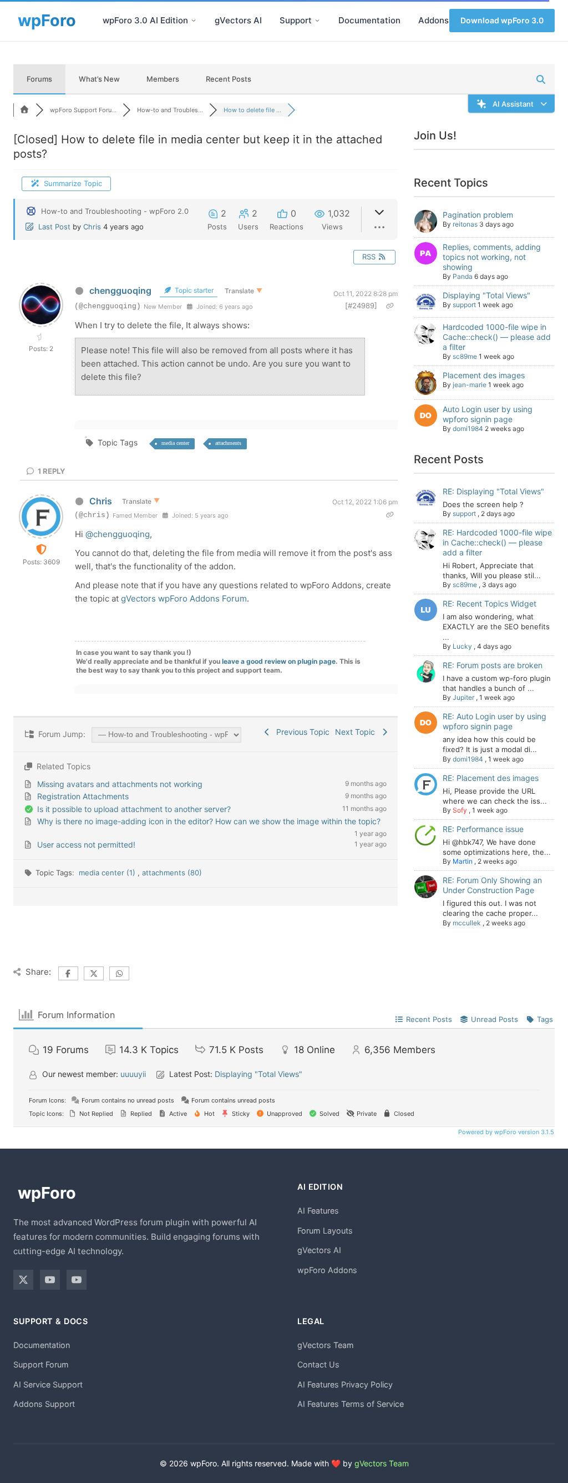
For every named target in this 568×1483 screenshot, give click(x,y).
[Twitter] (23, 1280)
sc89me (465, 356)
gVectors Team (325, 1345)
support (464, 304)
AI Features (318, 1210)
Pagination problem (478, 214)
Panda (463, 276)
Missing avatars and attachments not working (119, 784)
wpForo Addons (327, 1270)
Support (296, 20)
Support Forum (41, 1364)
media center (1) (108, 872)
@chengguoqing (117, 534)
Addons (433, 20)
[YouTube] (50, 1280)
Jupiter (463, 697)
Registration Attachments (83, 796)
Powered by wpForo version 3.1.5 (505, 1132)
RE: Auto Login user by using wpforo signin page (494, 721)
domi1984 (468, 428)
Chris (92, 226)
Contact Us (318, 1364)
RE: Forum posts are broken (492, 665)
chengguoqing (120, 290)
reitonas (465, 224)
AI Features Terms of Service (350, 1404)
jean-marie (469, 384)
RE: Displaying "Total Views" (493, 491)
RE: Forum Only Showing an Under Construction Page (492, 885)
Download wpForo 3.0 (502, 20)
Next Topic (357, 732)
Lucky (462, 646)
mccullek (467, 923)
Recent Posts (228, 78)
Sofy (460, 810)
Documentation (369, 20)
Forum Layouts (325, 1230)
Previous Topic (300, 732)
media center (175, 443)
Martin (463, 861)
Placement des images (484, 375)
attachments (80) (172, 872)
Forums (39, 78)
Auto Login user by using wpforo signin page (487, 414)
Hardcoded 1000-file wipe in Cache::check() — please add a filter (497, 337)
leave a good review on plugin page (279, 661)
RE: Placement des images (491, 778)
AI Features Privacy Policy (345, 1384)
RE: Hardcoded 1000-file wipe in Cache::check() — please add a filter (497, 542)
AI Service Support (48, 1384)
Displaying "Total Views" (486, 295)
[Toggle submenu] (193, 20)
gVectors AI (238, 20)
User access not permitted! (86, 844)
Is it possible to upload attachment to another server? (134, 809)
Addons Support (44, 1404)
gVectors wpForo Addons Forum (184, 598)
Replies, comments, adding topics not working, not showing (492, 257)
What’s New (99, 78)
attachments (228, 443)
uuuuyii (133, 1074)
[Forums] (24, 110)
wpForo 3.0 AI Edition (145, 20)
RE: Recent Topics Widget (489, 603)
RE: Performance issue (483, 829)
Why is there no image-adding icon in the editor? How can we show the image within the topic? (209, 821)
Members (162, 78)
